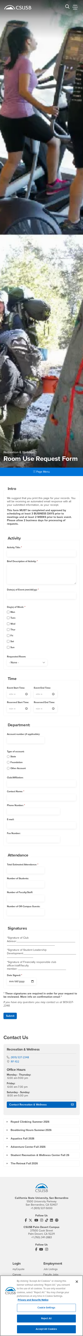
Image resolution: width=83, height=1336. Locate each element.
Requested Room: (16, 656)
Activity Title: (13, 547)
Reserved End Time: (44, 702)
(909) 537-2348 (20, 1057)
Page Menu (43, 471)
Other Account (18, 768)
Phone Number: (15, 805)
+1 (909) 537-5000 (42, 1208)
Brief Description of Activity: (21, 561)
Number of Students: (18, 878)
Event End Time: (42, 688)
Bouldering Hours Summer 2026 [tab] (31, 1130)
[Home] (17, 7)
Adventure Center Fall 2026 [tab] (28, 1146)
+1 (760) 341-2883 (41, 1237)
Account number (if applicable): (23, 734)
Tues (12, 617)
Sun (12, 647)
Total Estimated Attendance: (22, 864)
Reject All (46, 1318)
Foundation (16, 762)
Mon (12, 612)
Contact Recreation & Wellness (28, 1104)
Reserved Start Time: (18, 702)
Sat (12, 641)
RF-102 (15, 1061)
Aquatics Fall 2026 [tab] (22, 1138)
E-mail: (10, 819)
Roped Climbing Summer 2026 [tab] (30, 1121)
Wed (12, 623)
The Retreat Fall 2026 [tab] (24, 1163)
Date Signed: (14, 975)
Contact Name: (15, 791)
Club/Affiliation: (15, 777)
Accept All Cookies (46, 1329)
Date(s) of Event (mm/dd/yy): (22, 589)
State (13, 756)
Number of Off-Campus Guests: (23, 906)
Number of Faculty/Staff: (20, 892)
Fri (11, 635)
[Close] (77, 1281)
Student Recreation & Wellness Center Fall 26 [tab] (40, 1155)
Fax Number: (13, 833)
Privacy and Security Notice (33, 1299)
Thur (12, 629)
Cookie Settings (46, 1307)
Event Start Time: (16, 688)
